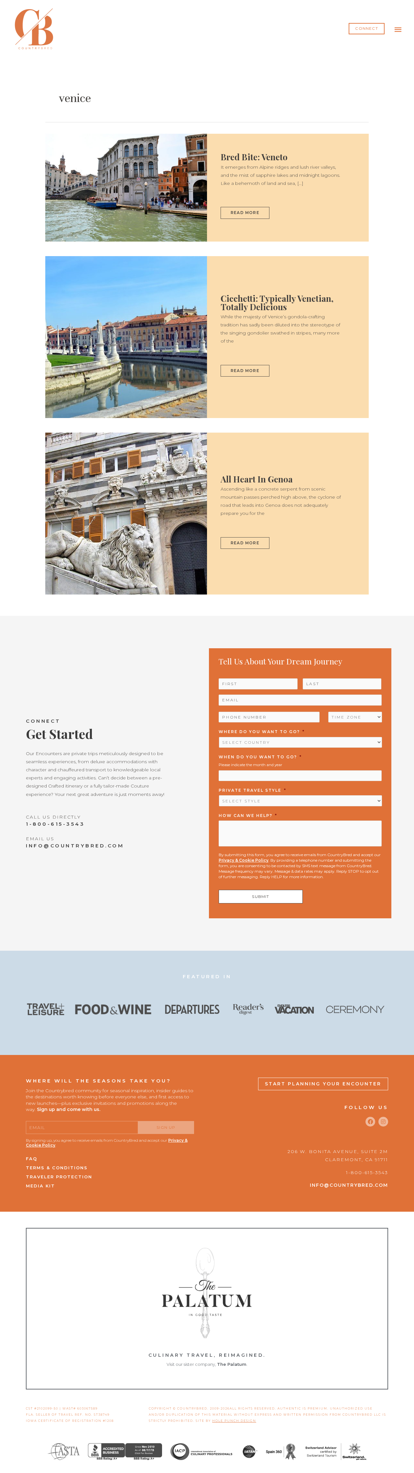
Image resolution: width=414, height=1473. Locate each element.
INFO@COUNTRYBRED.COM (75, 846)
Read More (244, 211)
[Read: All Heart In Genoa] (126, 513)
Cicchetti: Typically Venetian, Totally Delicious (277, 302)
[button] (366, 28)
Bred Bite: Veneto (254, 157)
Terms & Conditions (57, 1167)
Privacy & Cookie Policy (243, 860)
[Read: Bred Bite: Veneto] (126, 187)
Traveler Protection (59, 1176)
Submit (260, 896)
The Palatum (231, 1364)
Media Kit (40, 1185)
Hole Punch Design (234, 1420)
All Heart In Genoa (257, 479)
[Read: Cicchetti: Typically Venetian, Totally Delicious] (126, 337)
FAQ (31, 1158)
